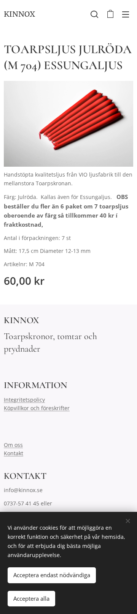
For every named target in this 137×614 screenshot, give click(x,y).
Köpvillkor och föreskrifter (37, 408)
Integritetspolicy (24, 399)
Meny (125, 14)
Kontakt (13, 453)
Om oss (13, 444)
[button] (94, 14)
